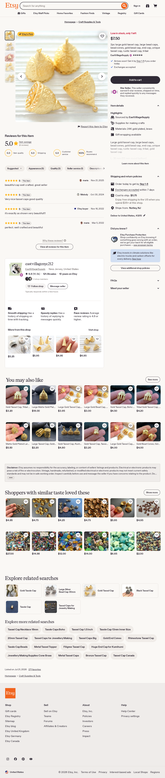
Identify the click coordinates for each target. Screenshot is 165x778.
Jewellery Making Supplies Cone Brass (31, 656)
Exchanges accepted (127, 189)
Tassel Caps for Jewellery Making (54, 639)
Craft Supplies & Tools (89, 22)
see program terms (143, 245)
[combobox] (70, 6)
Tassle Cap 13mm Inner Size (117, 630)
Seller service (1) (75, 168)
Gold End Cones (113, 639)
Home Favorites (65, 13)
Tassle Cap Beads (19, 648)
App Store (16, 752)
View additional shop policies (135, 268)
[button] (58, 286)
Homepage (70, 22)
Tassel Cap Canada (125, 656)
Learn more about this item (135, 163)
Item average (25, 142)
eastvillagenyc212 (39, 263)
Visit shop (93, 330)
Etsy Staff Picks (41, 13)
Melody (84, 194)
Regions (155, 772)
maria (85, 180)
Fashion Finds (87, 13)
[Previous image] (21, 76)
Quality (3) (55, 168)
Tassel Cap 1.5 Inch (84, 630)
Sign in (137, 6)
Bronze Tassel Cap (97, 656)
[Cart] (155, 6)
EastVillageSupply (120, 55)
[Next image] (102, 76)
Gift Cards (139, 13)
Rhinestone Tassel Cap (142, 639)
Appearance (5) (36, 168)
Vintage (106, 13)
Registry (122, 13)
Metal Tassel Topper (47, 648)
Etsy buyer (83, 208)
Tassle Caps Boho (56, 630)
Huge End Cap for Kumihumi (108, 648)
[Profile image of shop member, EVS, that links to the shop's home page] (27, 279)
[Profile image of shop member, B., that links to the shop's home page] (30, 279)
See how (136, 259)
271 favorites (35, 669)
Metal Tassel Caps (70, 656)
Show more (152, 492)
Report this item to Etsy (94, 126)
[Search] (124, 6)
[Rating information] (26, 274)
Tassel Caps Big (89, 639)
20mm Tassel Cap (19, 639)
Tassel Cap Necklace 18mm (24, 630)
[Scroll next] (104, 168)
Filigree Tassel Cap (75, 648)
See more (153, 379)
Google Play (40, 752)
